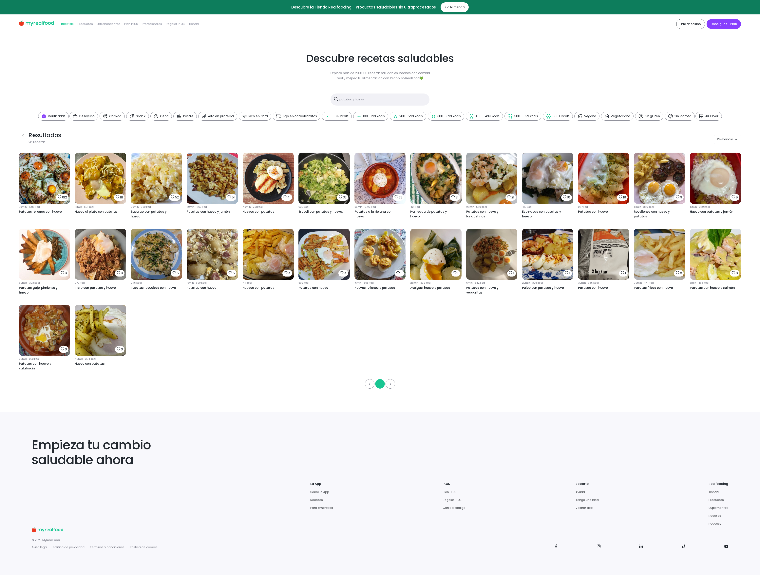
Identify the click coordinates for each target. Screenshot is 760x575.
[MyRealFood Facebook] (556, 547)
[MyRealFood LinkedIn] (641, 547)
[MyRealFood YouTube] (726, 547)
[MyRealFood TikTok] (684, 547)
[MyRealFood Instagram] (599, 547)
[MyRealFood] (36, 24)
